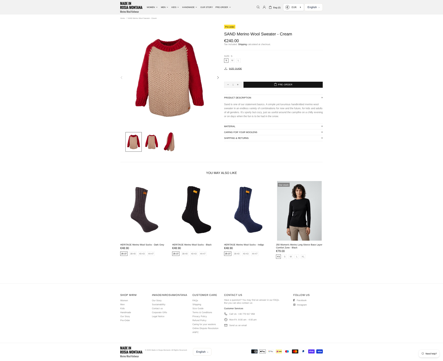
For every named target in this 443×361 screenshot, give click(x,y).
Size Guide (198, 308)
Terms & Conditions (202, 312)
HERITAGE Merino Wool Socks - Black (192, 244)
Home (122, 18)
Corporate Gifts (159, 312)
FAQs (195, 300)
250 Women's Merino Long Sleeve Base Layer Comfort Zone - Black (299, 246)
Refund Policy (199, 320)
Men (122, 304)
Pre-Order (125, 320)
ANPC (195, 332)
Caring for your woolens (204, 324)
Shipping (242, 44)
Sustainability (158, 304)
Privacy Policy (199, 316)
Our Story (125, 316)
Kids (122, 308)
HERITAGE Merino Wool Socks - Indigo (244, 244)
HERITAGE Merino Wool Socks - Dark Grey (142, 244)
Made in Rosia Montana (131, 7)
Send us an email (238, 325)
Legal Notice (158, 316)
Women (124, 300)
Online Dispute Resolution (205, 328)
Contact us (157, 308)
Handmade (125, 312)
